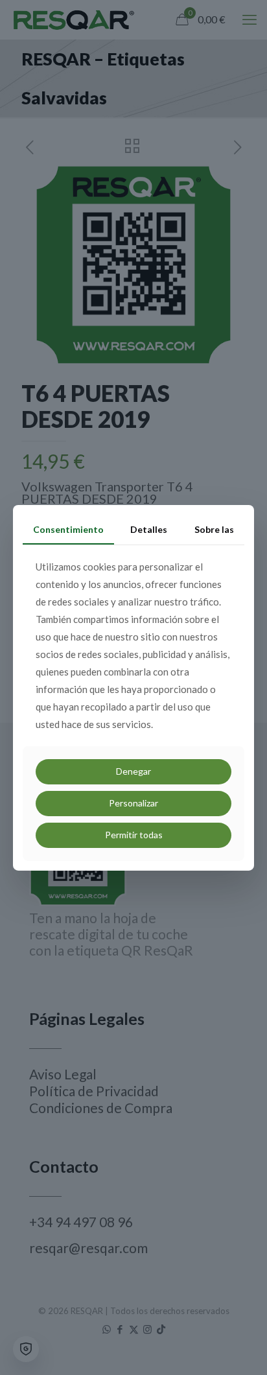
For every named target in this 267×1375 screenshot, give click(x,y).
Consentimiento (68, 528)
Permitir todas (134, 834)
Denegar (133, 771)
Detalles (148, 528)
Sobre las (214, 528)
